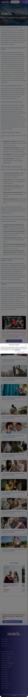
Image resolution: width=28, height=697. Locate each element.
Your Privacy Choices (20, 352)
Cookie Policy (17, 349)
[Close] (26, 345)
